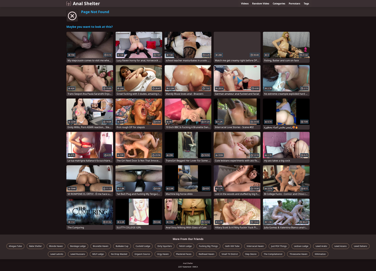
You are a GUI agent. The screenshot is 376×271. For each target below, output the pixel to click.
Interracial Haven (255, 246)
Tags (306, 3)
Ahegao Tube (15, 246)
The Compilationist (273, 254)
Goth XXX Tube (232, 246)
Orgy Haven (163, 254)
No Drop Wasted (119, 254)
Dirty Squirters (164, 246)
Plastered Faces (183, 254)
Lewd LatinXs (56, 254)
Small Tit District (230, 254)
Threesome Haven (298, 254)
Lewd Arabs (321, 246)
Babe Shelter (35, 246)
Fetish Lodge (185, 246)
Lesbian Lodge (301, 246)
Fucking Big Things (208, 246)
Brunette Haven (100, 246)
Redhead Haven (206, 254)
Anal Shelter (86, 3)
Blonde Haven (56, 246)
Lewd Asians (340, 246)
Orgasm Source (142, 254)
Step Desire (250, 254)
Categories (279, 3)
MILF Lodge (98, 254)
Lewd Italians (360, 246)
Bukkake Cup (122, 246)
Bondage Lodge (78, 246)
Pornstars (294, 3)
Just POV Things (279, 246)
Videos (245, 3)
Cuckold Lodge (143, 246)
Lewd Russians (77, 254)
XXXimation (320, 254)
